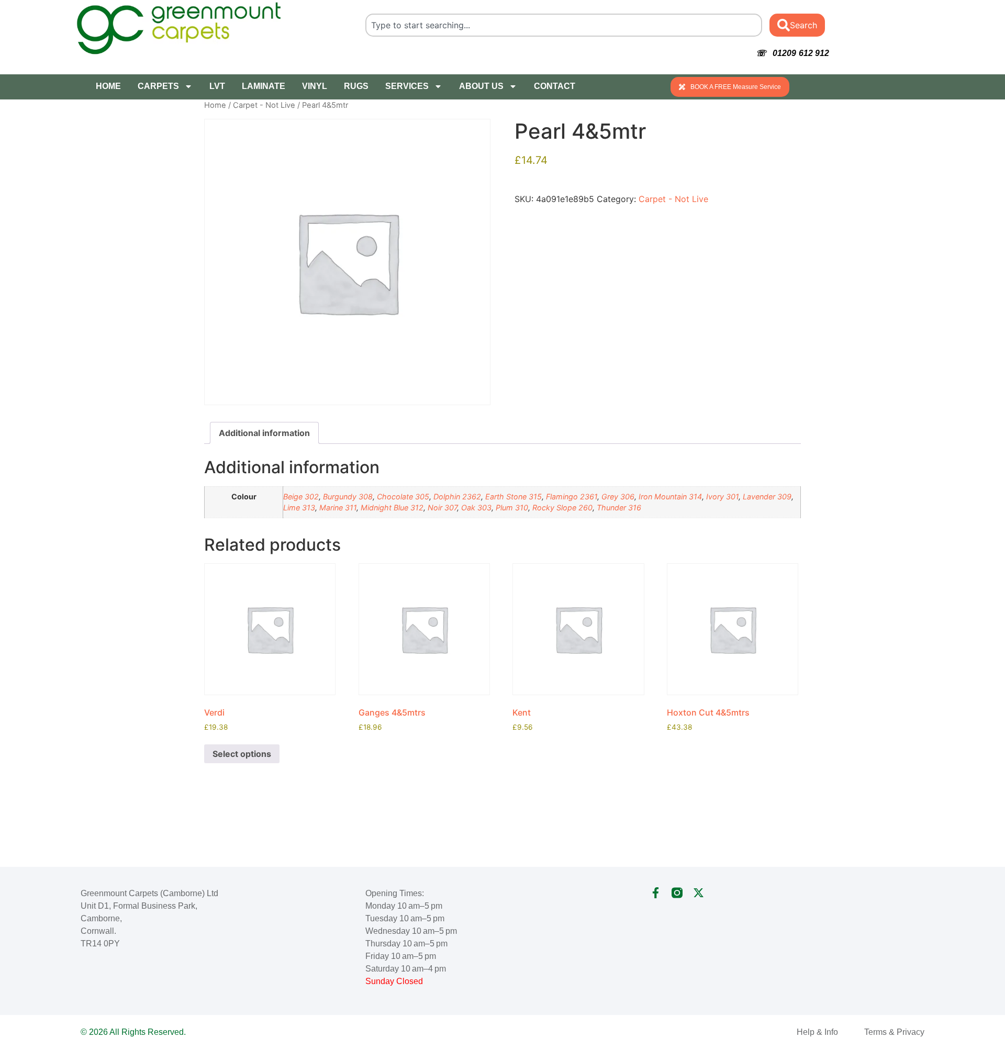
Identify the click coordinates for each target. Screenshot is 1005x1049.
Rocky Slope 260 (562, 507)
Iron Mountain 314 (670, 496)
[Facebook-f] (655, 892)
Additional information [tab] (264, 433)
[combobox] (564, 25)
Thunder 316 (619, 507)
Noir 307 (442, 507)
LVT (217, 86)
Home (215, 105)
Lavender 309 (767, 496)
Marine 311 (337, 507)
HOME (108, 86)
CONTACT (554, 86)
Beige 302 (301, 496)
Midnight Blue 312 (392, 507)
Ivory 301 (722, 496)
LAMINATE (263, 86)
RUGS (356, 86)
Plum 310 (512, 507)
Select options (242, 754)
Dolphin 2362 (457, 496)
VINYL (314, 86)
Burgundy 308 (348, 496)
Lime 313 (299, 507)
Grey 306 (617, 496)
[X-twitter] (698, 892)
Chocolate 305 (403, 496)
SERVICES (407, 86)
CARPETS (158, 86)
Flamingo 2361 (571, 496)
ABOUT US (481, 86)
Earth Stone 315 (513, 496)
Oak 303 (476, 507)
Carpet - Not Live (264, 105)
